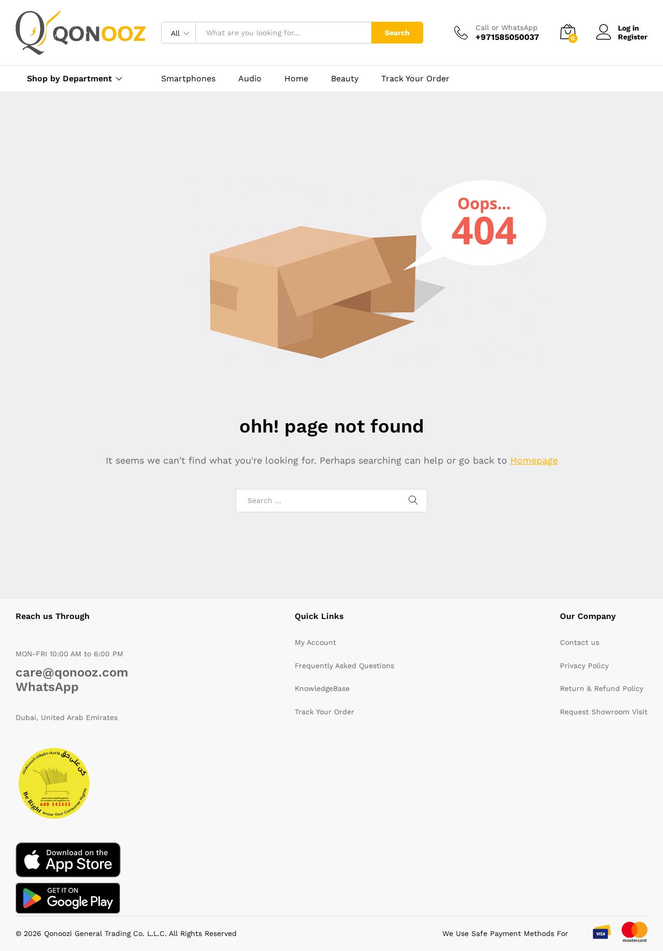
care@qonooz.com (72, 672)
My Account (315, 642)
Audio (250, 79)
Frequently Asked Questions (344, 665)
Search (397, 32)
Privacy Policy (584, 665)
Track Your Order (415, 79)
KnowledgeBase (322, 688)
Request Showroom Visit (603, 712)
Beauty (344, 79)
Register (632, 37)
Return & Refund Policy (601, 688)
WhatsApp (47, 687)
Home (296, 79)
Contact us (579, 642)
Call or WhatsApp (506, 27)
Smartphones (188, 79)
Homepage (534, 460)
